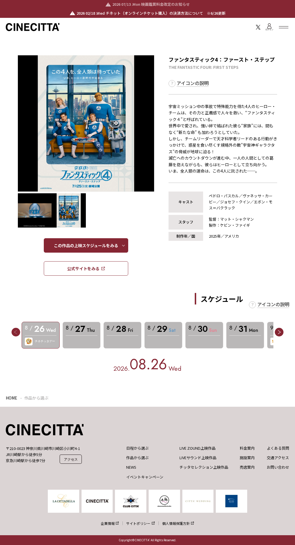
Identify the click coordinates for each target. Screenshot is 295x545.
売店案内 (247, 467)
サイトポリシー (138, 523)
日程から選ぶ (137, 448)
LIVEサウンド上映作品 (197, 457)
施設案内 (247, 457)
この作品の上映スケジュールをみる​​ (86, 245)
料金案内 (247, 448)
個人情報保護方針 (176, 523)
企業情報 (108, 523)
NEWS (131, 467)
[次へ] (279, 332)
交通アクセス (278, 457)
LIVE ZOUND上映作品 (197, 448)
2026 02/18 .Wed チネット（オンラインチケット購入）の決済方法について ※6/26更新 (151, 13)
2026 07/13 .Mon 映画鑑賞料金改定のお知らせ (151, 4)
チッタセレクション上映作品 (203, 467)
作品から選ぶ (137, 457)
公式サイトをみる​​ (83, 268)
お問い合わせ (278, 467)
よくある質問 (278, 448)
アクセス (71, 459)
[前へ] (16, 332)
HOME (11, 398)
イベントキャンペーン (144, 477)
